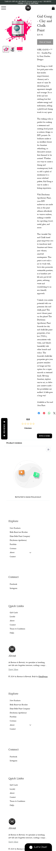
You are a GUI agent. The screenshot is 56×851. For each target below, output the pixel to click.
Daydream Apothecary (18, 713)
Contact (13, 729)
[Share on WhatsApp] (49, 413)
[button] (53, 8)
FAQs (12, 805)
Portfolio (13, 717)
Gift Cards (14, 785)
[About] (30, 725)
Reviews (4, 428)
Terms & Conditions (17, 801)
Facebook (13, 757)
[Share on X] (54, 413)
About (12, 725)
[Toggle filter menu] (48, 449)
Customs (13, 721)
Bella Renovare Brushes (19, 705)
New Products (15, 700)
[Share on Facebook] (39, 413)
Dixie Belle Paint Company (20, 709)
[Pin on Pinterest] (44, 413)
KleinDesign (43, 676)
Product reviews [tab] (14, 443)
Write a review (44, 436)
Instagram (13, 761)
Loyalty (12, 789)
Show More (13, 842)
